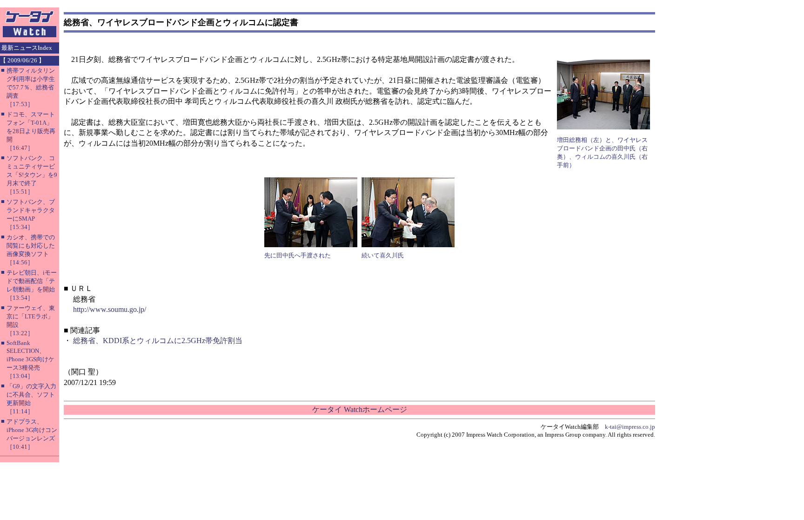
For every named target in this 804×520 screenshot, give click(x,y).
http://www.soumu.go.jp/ (109, 309)
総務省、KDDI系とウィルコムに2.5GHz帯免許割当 (157, 340)
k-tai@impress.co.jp (630, 426)
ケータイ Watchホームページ (359, 409)
